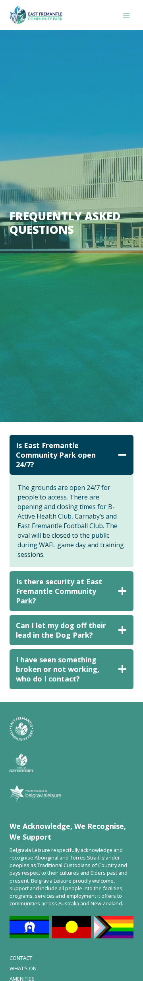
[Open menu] (126, 15)
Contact (21, 957)
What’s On (23, 968)
